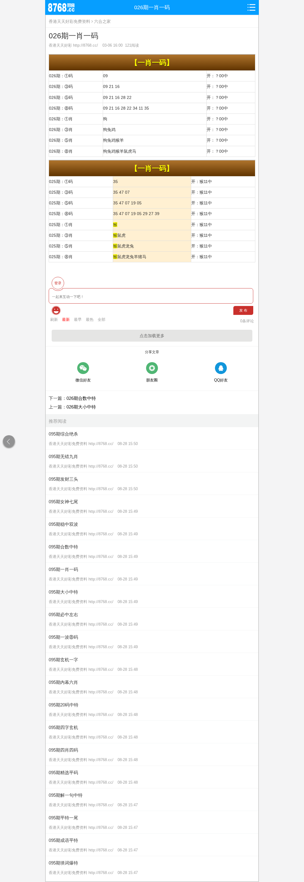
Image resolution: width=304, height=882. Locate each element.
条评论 (247, 321)
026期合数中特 (81, 398)
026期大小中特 (81, 406)
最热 (90, 319)
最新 (66, 319)
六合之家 (102, 21)
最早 (78, 319)
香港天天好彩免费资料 (69, 21)
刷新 (54, 319)
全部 (101, 319)
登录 (57, 283)
